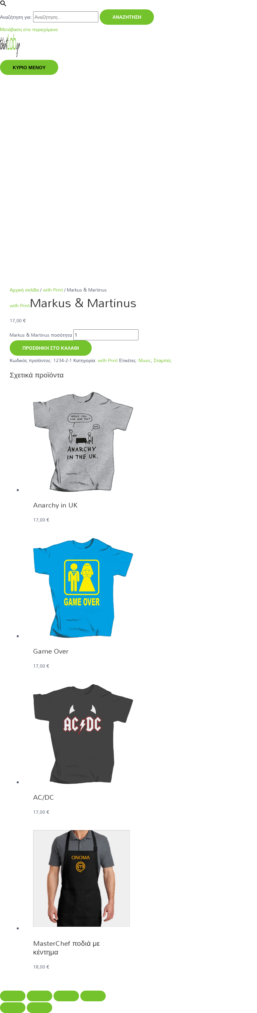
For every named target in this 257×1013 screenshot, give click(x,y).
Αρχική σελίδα (24, 289)
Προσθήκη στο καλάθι (50, 347)
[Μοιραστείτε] (66, 996)
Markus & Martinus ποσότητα (41, 334)
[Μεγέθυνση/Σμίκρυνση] (12, 996)
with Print (53, 289)
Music (145, 360)
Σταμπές (162, 360)
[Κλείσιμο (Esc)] (93, 996)
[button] (3, 4)
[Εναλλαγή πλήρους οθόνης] (39, 996)
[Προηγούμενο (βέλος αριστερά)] (12, 1007)
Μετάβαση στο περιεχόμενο (29, 29)
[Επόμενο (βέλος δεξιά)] (39, 1007)
